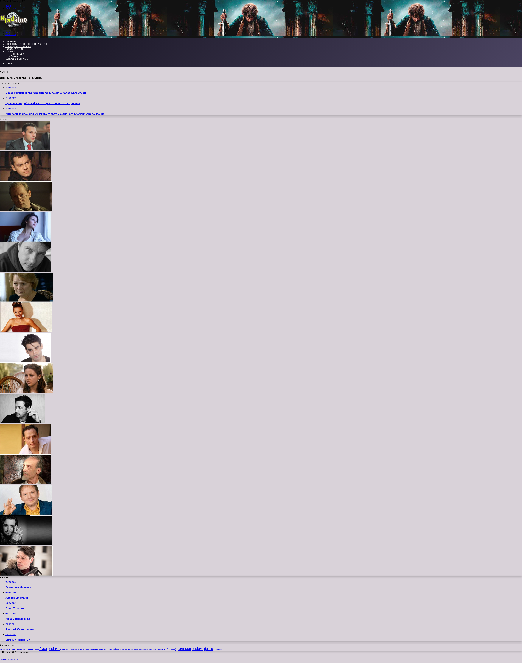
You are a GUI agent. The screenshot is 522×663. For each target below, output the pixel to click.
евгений (81, 649)
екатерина (89, 649)
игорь (101, 649)
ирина (106, 649)
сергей (164, 649)
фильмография (189, 648)
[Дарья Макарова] (25, 241)
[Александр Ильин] (25, 453)
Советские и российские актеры (26, 44)
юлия (216, 649)
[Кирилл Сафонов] (22, 423)
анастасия (23, 649)
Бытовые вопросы (16, 59)
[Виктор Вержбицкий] (26, 210)
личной (112, 649)
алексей (15, 649)
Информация (17, 54)
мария (124, 649)
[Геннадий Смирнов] (25, 180)
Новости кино (14, 49)
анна (37, 649)
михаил (131, 649)
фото (208, 649)
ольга (153, 649)
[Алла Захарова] (26, 301)
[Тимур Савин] (26, 575)
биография (49, 648)
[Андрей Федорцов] (26, 514)
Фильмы (10, 51)
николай (144, 649)
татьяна (172, 649)
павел (159, 649)
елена (95, 649)
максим (119, 649)
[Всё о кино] (14, 27)
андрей (31, 649)
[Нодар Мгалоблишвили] (25, 483)
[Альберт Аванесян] (25, 362)
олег (149, 649)
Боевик (14, 56)
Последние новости (18, 46)
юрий (220, 649)
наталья (137, 649)
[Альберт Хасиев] (26, 544)
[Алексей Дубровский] (25, 271)
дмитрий (73, 649)
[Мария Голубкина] (26, 331)
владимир (64, 649)
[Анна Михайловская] (26, 392)
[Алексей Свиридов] (25, 149)
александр (5, 649)
